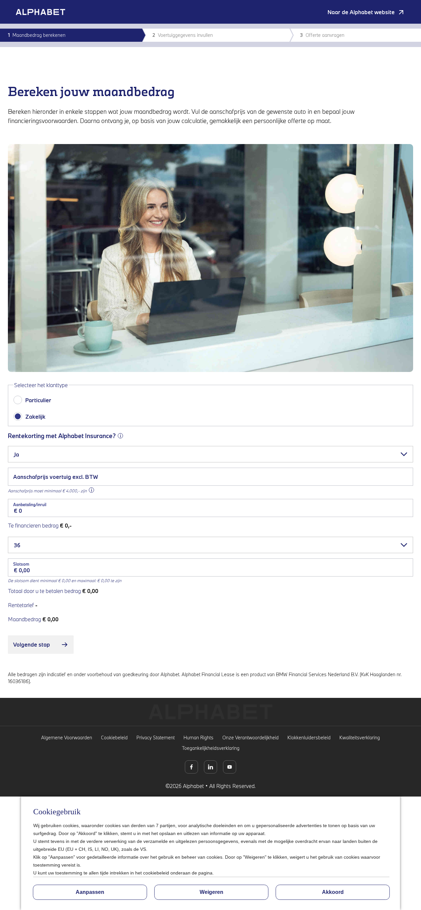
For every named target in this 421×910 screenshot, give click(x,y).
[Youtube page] (229, 767)
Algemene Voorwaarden (66, 737)
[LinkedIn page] (210, 767)
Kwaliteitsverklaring (359, 737)
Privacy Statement (155, 737)
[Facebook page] (191, 767)
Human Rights (198, 737)
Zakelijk (35, 416)
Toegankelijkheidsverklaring (210, 748)
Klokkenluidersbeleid (309, 737)
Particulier (38, 400)
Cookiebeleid (114, 737)
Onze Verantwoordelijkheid (250, 737)
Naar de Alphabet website (361, 12)
